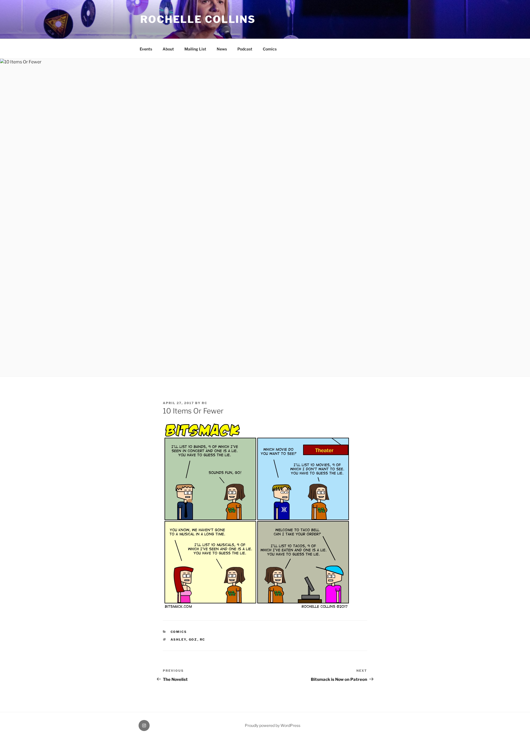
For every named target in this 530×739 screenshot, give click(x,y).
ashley (178, 639)
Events (146, 49)
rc (204, 403)
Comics (270, 49)
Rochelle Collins (198, 19)
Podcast (244, 49)
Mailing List (195, 49)
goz (193, 639)
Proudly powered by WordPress (272, 725)
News (222, 49)
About (168, 49)
